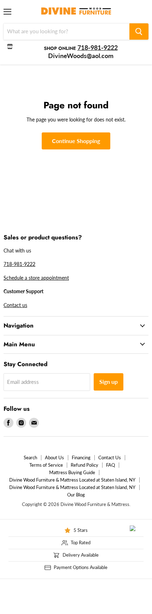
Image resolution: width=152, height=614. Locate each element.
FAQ (110, 465)
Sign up (108, 381)
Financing (81, 457)
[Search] (138, 31)
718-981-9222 (19, 264)
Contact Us (109, 457)
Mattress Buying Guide (72, 472)
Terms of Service (46, 465)
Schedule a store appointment (36, 278)
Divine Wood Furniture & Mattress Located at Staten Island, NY (72, 480)
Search (30, 457)
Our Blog (76, 495)
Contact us (15, 305)
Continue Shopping (76, 140)
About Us (54, 457)
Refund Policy (84, 465)
